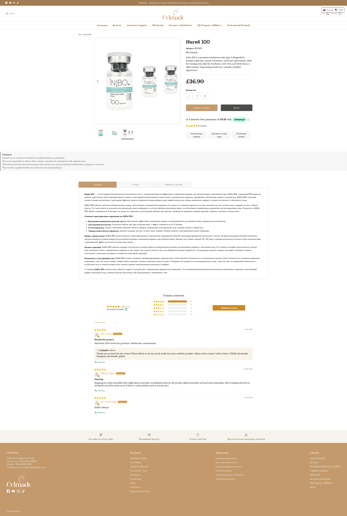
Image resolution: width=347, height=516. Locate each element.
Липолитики (135, 487)
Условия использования (225, 479)
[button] (192, 126)
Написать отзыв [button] (229, 307)
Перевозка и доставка (173, 184)
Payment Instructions (226, 458)
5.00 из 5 (125, 306)
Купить (237, 108)
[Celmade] (173, 13)
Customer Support (137, 25)
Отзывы (135, 184)
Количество (191, 90)
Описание (98, 184)
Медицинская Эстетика (139, 491)
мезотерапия (135, 475)
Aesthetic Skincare (139, 466)
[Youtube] (10, 3)
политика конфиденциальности (228, 466)
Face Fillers (135, 462)
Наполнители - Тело (138, 471)
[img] (100, 330)
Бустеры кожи (136, 479)
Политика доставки (224, 471)
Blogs (312, 487)
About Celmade (317, 458)
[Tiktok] (18, 3)
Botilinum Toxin (138, 458)
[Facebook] (6, 3)
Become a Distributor (180, 25)
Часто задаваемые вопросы (226, 462)
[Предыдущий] (98, 81)
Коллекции (102, 25)
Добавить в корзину (202, 108)
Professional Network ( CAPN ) (325, 466)
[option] (137, 81)
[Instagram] (14, 3)
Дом (80, 35)
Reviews (117, 25)
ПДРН (132, 483)
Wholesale (157, 25)
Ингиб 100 (87, 35)
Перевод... (102, 362)
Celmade (193, 52)
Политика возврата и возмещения (229, 475)
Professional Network (238, 25)
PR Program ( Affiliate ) (209, 25)
